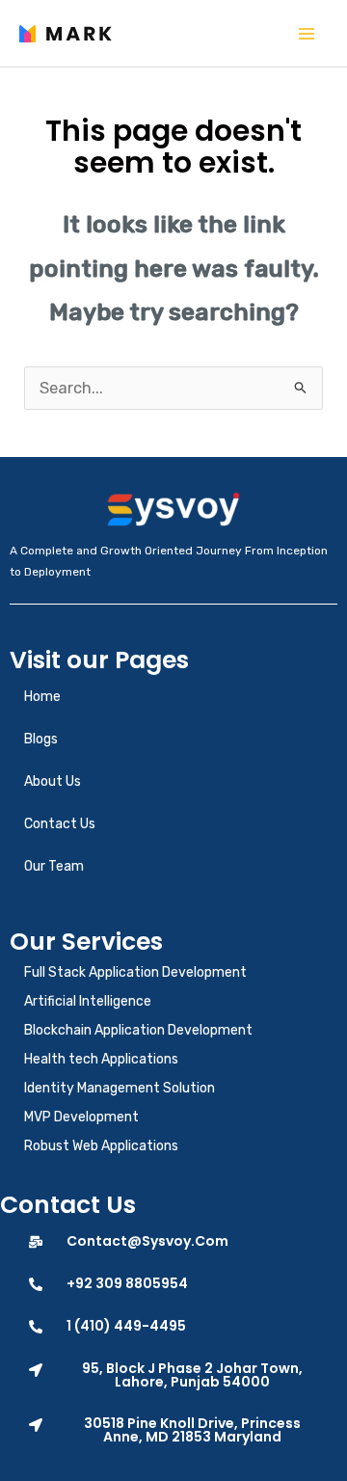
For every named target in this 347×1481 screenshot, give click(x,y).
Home (42, 696)
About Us (52, 781)
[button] (173, 1375)
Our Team (54, 866)
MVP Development (81, 1117)
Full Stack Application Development (135, 972)
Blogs (41, 739)
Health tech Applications (101, 1059)
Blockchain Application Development (138, 1030)
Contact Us (59, 824)
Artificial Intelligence (87, 1001)
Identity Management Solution (119, 1088)
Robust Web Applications (101, 1146)
